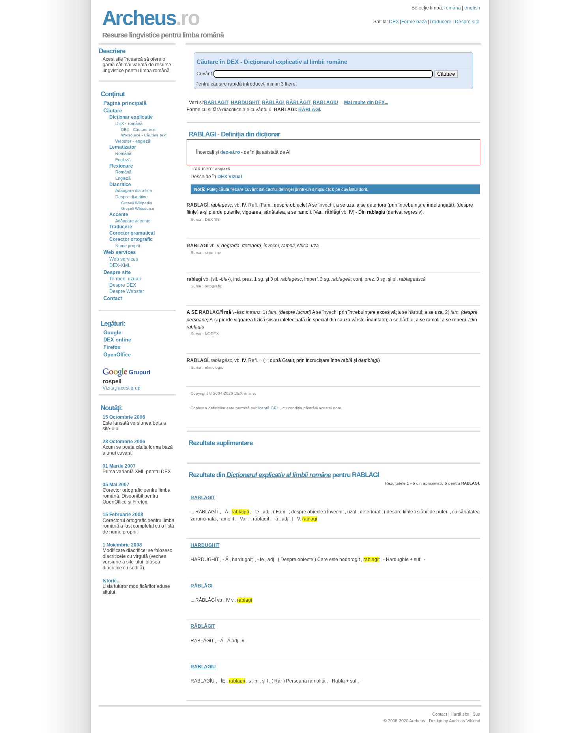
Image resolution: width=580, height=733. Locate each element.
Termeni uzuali (125, 279)
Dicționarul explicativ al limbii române (278, 475)
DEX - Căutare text (138, 129)
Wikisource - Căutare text (144, 135)
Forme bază (414, 21)
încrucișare (317, 360)
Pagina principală (124, 103)
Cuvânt (204, 73)
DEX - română (128, 123)
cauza (343, 320)
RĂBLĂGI (273, 102)
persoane (197, 320)
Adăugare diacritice (133, 190)
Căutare (112, 111)
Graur (288, 360)
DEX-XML (120, 265)
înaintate (376, 320)
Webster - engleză (132, 141)
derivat (395, 212)
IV (244, 205)
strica (303, 245)
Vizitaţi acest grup (121, 388)
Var (317, 212)
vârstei (359, 320)
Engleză (123, 159)
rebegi (459, 320)
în (310, 320)
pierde (216, 212)
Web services (123, 259)
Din (362, 212)
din (332, 320)
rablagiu (376, 212)
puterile (232, 212)
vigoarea (251, 212)
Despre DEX (122, 285)
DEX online (117, 340)
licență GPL (268, 408)
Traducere (440, 21)
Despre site (467, 21)
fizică (259, 320)
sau (275, 320)
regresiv (412, 212)
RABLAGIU (325, 102)
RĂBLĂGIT (298, 102)
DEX (394, 21)
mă (227, 312)
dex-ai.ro (230, 152)
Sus (476, 714)
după (275, 360)
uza (350, 205)
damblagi (368, 360)
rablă (346, 360)
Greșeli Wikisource (137, 208)
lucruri (303, 312)
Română (123, 153)
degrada (230, 245)
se (314, 205)
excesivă (386, 312)
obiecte (298, 205)
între (335, 360)
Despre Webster (126, 291)
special (320, 320)
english (472, 8)
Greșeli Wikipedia (136, 203)
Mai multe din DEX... (366, 102)
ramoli (304, 212)
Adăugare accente (132, 220)
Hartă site (460, 714)
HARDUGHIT (245, 102)
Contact (112, 298)
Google (112, 333)
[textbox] (323, 74)
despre (281, 205)
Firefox (111, 347)
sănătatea (274, 212)
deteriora (376, 205)
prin (393, 205)
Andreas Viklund (464, 720)
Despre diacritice (131, 196)
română (452, 8)
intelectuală (292, 320)
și (206, 212)
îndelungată (440, 205)
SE (194, 312)
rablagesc (221, 205)
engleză (222, 169)
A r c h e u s (149, 18)
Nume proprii (127, 245)
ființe (192, 212)
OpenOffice (117, 355)
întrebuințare (412, 205)
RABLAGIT (216, 102)
